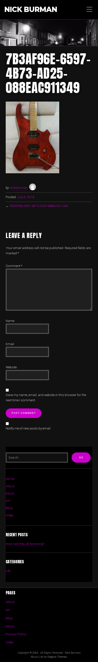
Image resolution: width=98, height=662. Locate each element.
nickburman (19, 188)
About (10, 486)
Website (11, 367)
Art (8, 501)
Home (10, 479)
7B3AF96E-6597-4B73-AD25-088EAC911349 (38, 206)
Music (10, 493)
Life (8, 571)
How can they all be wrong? (25, 544)
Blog (9, 508)
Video (10, 515)
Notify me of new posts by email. (28, 428)
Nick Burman (30, 10)
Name (10, 321)
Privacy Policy (16, 634)
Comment (14, 266)
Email (10, 344)
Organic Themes (57, 656)
